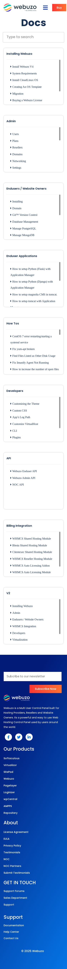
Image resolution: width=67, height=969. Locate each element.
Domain (16, 208)
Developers (18, 633)
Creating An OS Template (27, 86)
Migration (17, 93)
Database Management (25, 221)
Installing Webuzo (22, 606)
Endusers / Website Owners (27, 619)
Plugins (16, 437)
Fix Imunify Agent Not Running (30, 362)
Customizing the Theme (25, 403)
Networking (19, 161)
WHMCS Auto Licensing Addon (31, 565)
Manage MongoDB (23, 235)
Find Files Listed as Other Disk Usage (33, 355)
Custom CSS (19, 410)
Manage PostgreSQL (24, 228)
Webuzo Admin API (23, 477)
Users (15, 134)
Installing (17, 201)
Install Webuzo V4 (22, 66)
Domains (17, 154)
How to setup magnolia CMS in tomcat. (34, 294)
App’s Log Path (21, 417)
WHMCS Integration (24, 626)
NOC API (18, 484)
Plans (15, 140)
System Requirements (24, 73)
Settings (16, 167)
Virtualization (20, 639)
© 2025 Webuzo (32, 951)
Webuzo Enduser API (24, 471)
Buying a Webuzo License (27, 100)
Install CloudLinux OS (25, 80)
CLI (14, 430)
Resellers (17, 147)
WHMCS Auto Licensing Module (31, 572)
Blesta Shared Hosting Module (29, 545)
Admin (16, 612)
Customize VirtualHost (25, 423)
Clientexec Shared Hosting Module (32, 552)
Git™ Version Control (24, 214)
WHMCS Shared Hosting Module (31, 538)
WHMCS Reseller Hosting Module (32, 558)
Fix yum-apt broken (23, 349)
